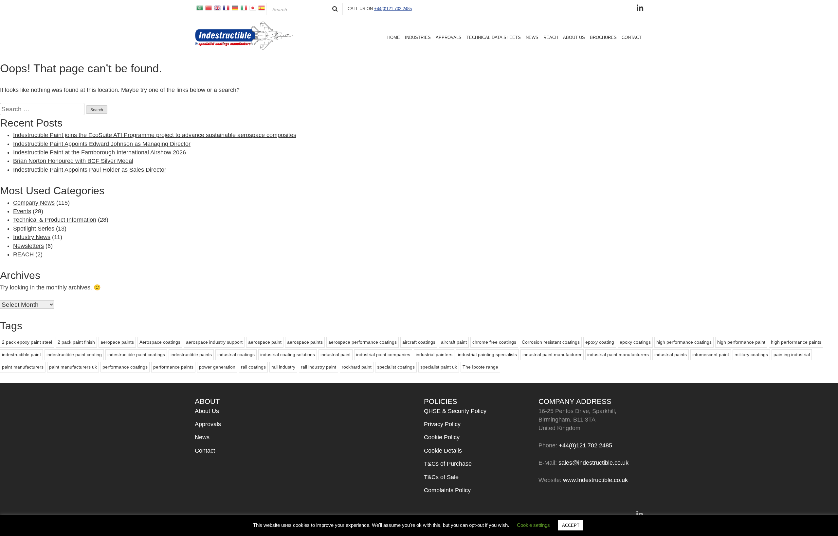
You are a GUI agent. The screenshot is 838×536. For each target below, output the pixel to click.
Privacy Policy (442, 424)
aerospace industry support (214, 342)
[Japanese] (252, 7)
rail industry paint (318, 367)
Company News (34, 202)
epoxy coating (599, 342)
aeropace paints (117, 342)
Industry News (31, 237)
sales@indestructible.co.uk (593, 462)
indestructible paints (191, 354)
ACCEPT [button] (570, 525)
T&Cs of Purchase (448, 463)
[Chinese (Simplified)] (208, 7)
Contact (632, 37)
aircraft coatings (418, 342)
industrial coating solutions (287, 354)
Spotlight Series (33, 228)
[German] (234, 7)
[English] (216, 7)
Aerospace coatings (159, 342)
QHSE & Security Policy (455, 411)
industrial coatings (236, 354)
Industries (418, 37)
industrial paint (335, 354)
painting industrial (792, 354)
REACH (550, 37)
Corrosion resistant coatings (551, 342)
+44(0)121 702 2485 (393, 8)
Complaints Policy (447, 490)
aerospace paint (265, 342)
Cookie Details (443, 450)
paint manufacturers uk (73, 367)
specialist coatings (396, 367)
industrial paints (670, 354)
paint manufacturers (23, 367)
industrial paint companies (383, 354)
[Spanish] (261, 7)
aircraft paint (454, 342)
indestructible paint (21, 354)
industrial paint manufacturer (552, 354)
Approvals (449, 37)
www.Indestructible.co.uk (595, 480)
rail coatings (253, 367)
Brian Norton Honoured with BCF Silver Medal (73, 161)
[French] (225, 7)
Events (22, 211)
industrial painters (434, 354)
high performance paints (796, 342)
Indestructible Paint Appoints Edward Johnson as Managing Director (102, 144)
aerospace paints (305, 342)
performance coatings (125, 367)
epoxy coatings (635, 342)
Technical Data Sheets (493, 37)
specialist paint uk (438, 367)
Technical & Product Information (54, 219)
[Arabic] (199, 7)
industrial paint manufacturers (618, 354)
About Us (574, 37)
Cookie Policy (442, 437)
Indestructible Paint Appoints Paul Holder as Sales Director (89, 169)
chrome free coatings (494, 342)
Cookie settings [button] (533, 525)
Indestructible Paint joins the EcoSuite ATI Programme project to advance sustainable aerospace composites (154, 135)
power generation (217, 367)
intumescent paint (710, 354)
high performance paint (741, 342)
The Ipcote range (480, 367)
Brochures (603, 37)
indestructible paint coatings (136, 354)
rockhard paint (357, 367)
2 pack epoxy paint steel (27, 342)
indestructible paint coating (74, 354)
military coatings (751, 354)
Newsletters (28, 246)
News (532, 37)
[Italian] (243, 7)
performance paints (173, 367)
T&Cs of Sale (441, 477)
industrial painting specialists (487, 354)
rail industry (283, 367)
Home (393, 37)
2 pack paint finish (76, 342)
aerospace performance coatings (362, 342)
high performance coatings (684, 342)
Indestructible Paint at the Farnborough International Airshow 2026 (99, 152)
